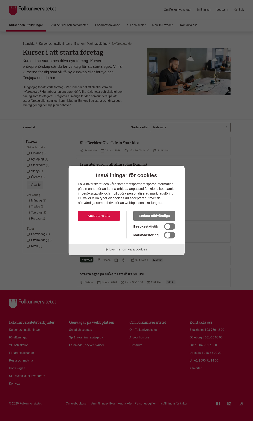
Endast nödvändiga (154, 216)
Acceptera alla (98, 216)
